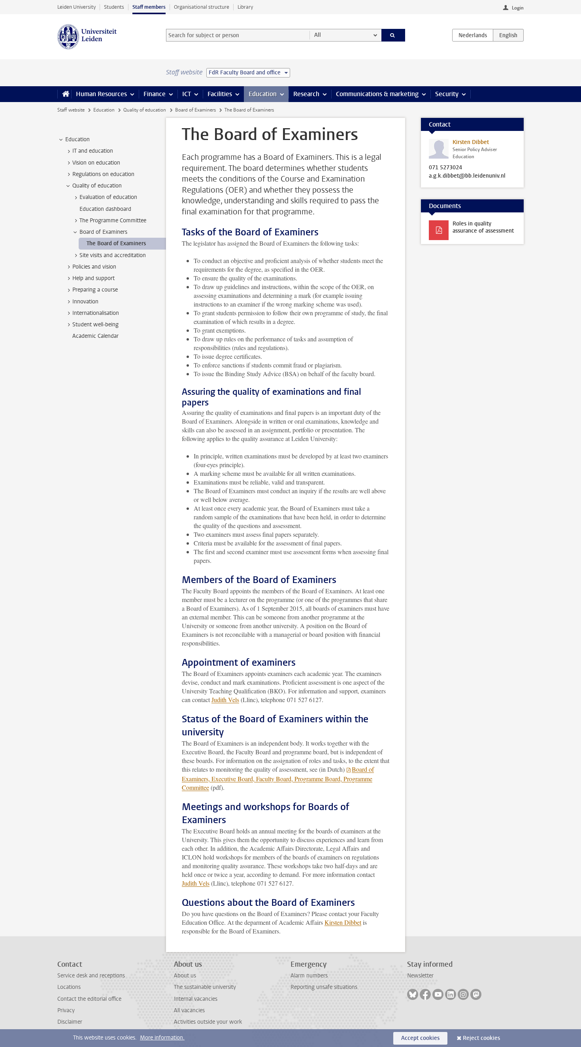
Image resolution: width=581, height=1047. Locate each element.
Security (446, 94)
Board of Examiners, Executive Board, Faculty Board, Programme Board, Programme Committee (278, 778)
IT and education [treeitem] (92, 151)
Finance (154, 94)
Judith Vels (225, 699)
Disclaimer (69, 1022)
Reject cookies (481, 1038)
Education (263, 94)
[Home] (64, 94)
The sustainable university (205, 987)
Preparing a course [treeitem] (95, 289)
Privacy (66, 1010)
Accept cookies (420, 1038)
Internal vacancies (195, 999)
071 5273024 (445, 167)
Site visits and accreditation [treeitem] (112, 255)
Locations (69, 987)
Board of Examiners (195, 110)
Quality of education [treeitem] (97, 185)
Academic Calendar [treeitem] (95, 336)
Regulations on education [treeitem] (103, 174)
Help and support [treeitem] (93, 278)
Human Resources (101, 94)
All (317, 35)
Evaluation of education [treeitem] (108, 197)
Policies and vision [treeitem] (94, 267)
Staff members (149, 7)
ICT (186, 94)
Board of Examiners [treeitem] (103, 232)
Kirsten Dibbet (342, 922)
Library (245, 7)
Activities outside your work (208, 1022)
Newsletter (420, 975)
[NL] (472, 35)
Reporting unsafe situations (323, 987)
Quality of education (144, 110)
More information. (162, 1037)
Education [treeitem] (77, 139)
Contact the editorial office (89, 999)
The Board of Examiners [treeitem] (116, 243)
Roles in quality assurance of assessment (483, 227)
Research (306, 94)
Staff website (71, 110)
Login (518, 8)
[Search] (393, 35)
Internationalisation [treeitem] (95, 313)
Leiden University (76, 7)
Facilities (220, 94)
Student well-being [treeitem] (95, 324)
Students (114, 7)
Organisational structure (201, 7)
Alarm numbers (309, 975)
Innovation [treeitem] (85, 301)
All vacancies (189, 1010)
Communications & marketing (377, 94)
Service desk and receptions (91, 975)
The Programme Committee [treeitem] (112, 220)
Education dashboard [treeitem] (105, 209)
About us (185, 975)
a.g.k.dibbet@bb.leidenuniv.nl (467, 176)
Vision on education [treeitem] (96, 163)
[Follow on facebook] (425, 994)
